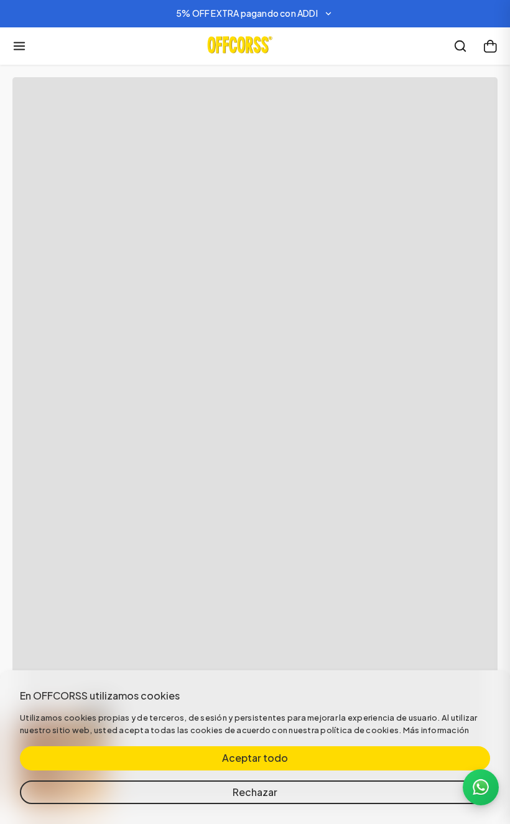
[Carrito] (490, 46)
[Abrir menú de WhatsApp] (481, 787)
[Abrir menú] (19, 46)
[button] (255, 13)
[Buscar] (460, 46)
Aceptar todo (255, 757)
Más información (436, 730)
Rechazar (255, 791)
